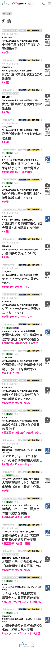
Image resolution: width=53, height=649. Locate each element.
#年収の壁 (21, 343)
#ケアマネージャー (21, 287)
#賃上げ (6, 372)
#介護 (5, 52)
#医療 (27, 402)
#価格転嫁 (8, 517)
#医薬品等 (8, 343)
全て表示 (6, 14)
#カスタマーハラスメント (17, 601)
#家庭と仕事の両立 (21, 172)
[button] (44, 3)
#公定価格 (40, 432)
